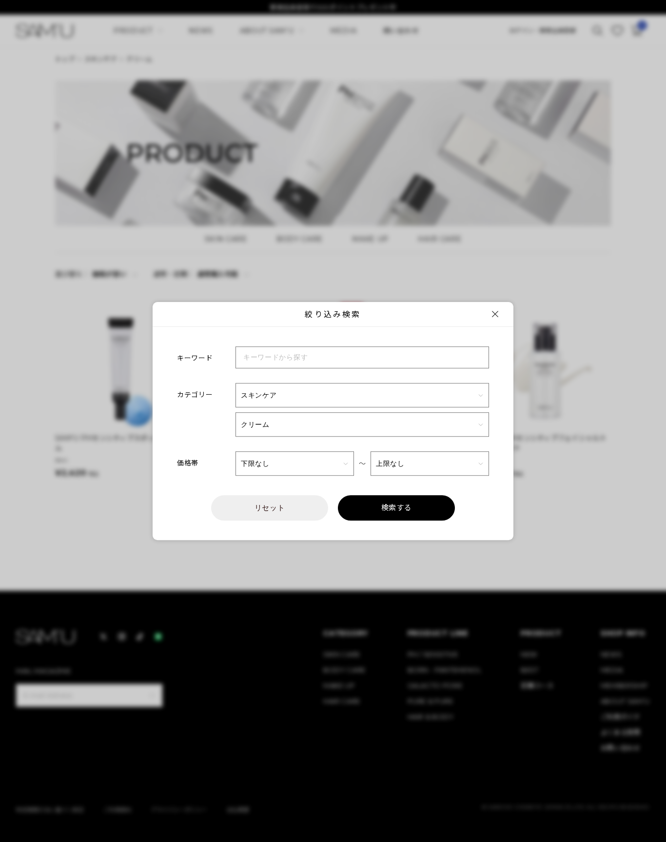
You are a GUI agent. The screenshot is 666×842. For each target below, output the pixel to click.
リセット (270, 507)
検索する (396, 507)
